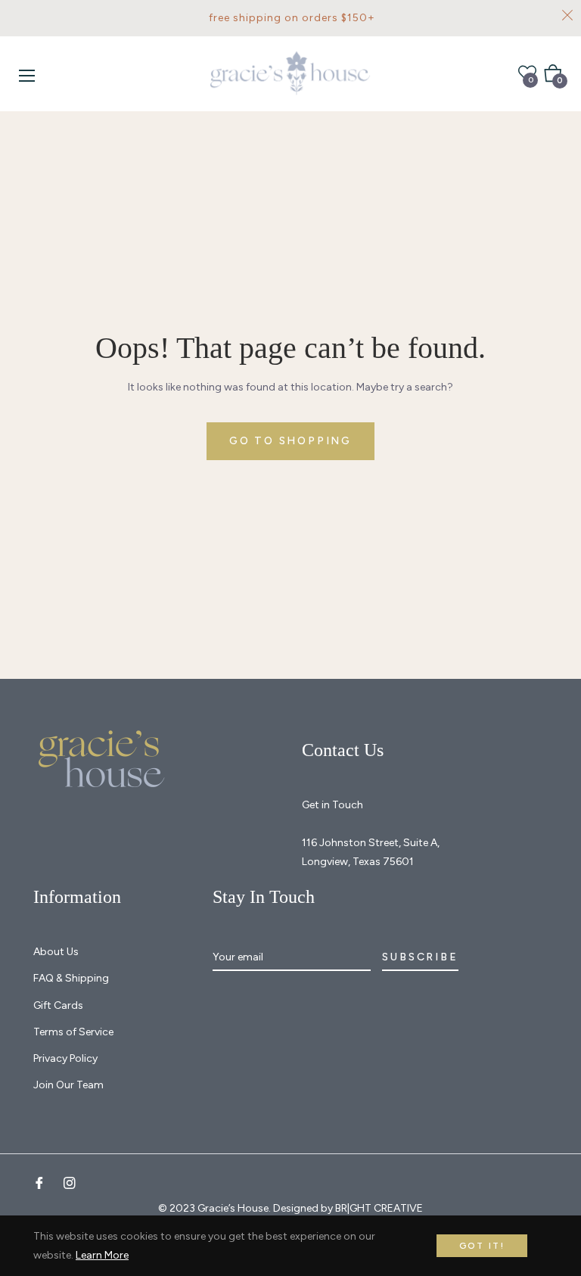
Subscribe (420, 957)
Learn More (102, 1255)
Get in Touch (332, 804)
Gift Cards (58, 1005)
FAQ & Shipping (71, 978)
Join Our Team (68, 1084)
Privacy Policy (65, 1058)
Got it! (482, 1245)
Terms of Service (73, 1031)
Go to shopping (290, 440)
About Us (56, 951)
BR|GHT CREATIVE (379, 1208)
